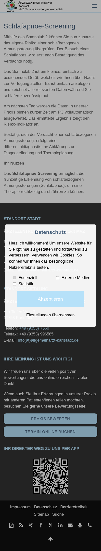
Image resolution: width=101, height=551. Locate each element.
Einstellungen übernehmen (50, 314)
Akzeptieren (50, 299)
